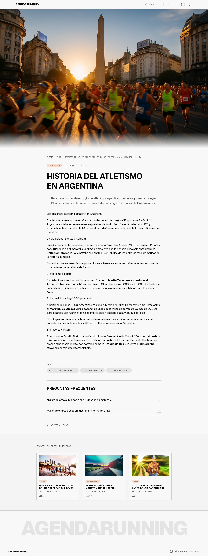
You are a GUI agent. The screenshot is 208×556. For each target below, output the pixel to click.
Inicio (50, 157)
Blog (171, 5)
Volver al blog (59, 425)
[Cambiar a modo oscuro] (189, 4)
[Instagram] (180, 4)
